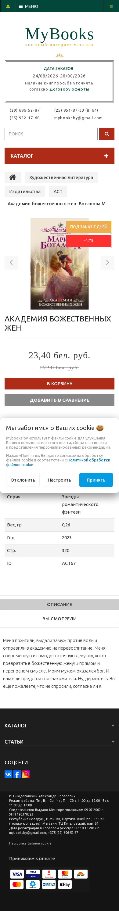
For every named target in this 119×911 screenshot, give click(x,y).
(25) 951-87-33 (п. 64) (76, 110)
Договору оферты (69, 89)
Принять (96, 479)
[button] (11, 264)
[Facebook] (17, 774)
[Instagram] (26, 774)
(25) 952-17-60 (25, 118)
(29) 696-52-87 (25, 110)
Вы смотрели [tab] (59, 618)
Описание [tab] (59, 604)
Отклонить (23, 479)
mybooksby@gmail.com (79, 118)
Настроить (59, 479)
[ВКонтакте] (8, 774)
